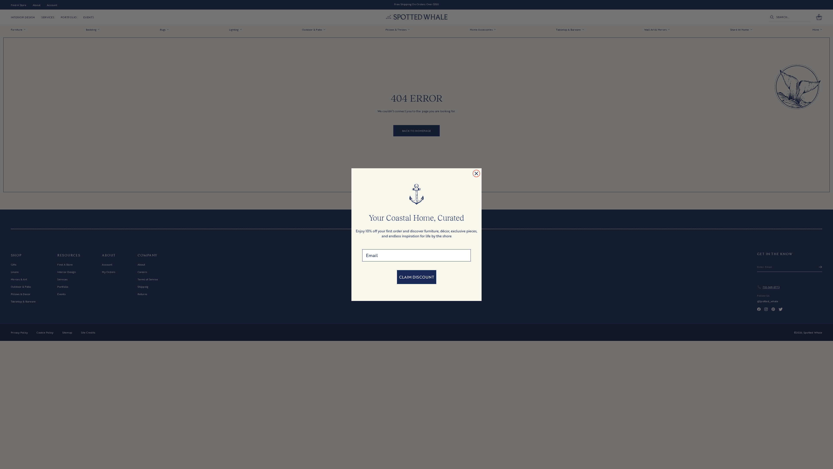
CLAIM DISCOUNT (416, 277)
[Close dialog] (476, 173)
